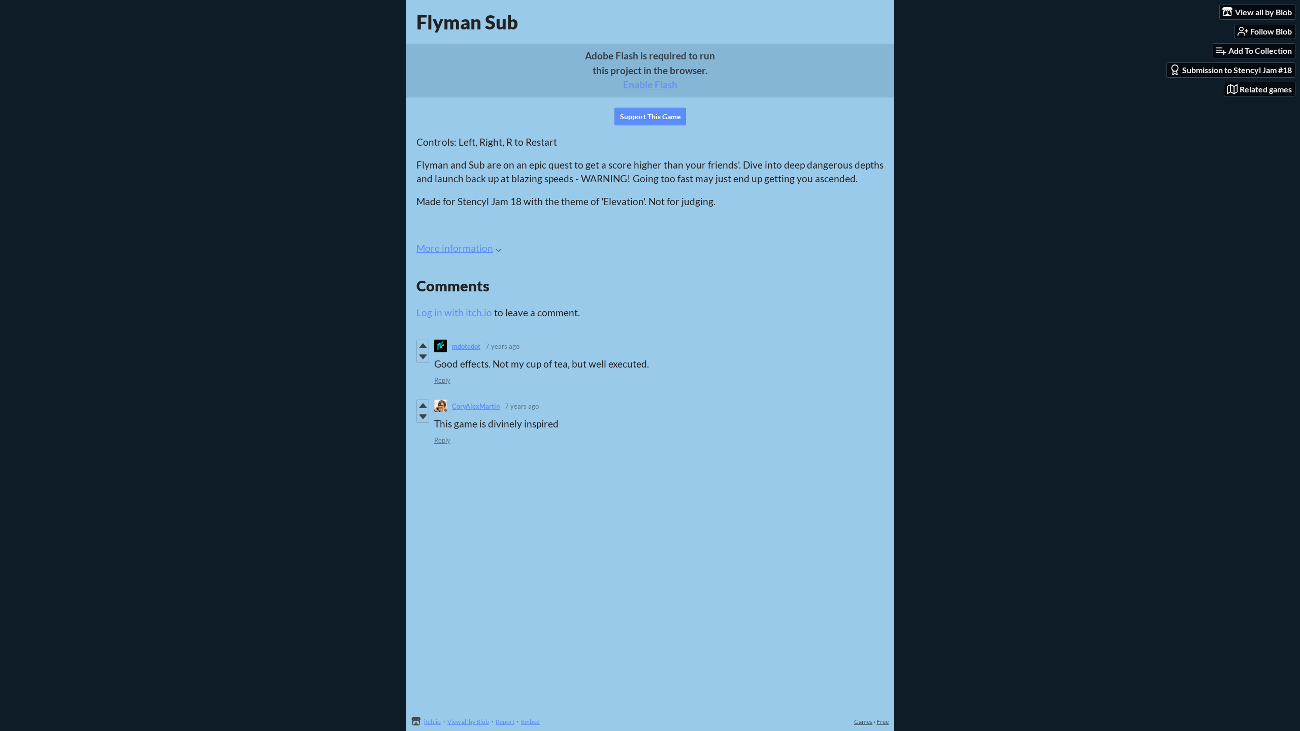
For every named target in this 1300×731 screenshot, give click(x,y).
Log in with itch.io (454, 312)
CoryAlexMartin (476, 406)
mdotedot (466, 346)
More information (454, 248)
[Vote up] (423, 345)
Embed (530, 721)
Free (882, 721)
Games (863, 721)
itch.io (432, 721)
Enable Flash (650, 84)
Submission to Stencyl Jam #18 (1237, 70)
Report (505, 721)
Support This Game (650, 116)
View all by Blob (468, 721)
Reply (442, 380)
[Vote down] (423, 356)
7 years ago (502, 346)
